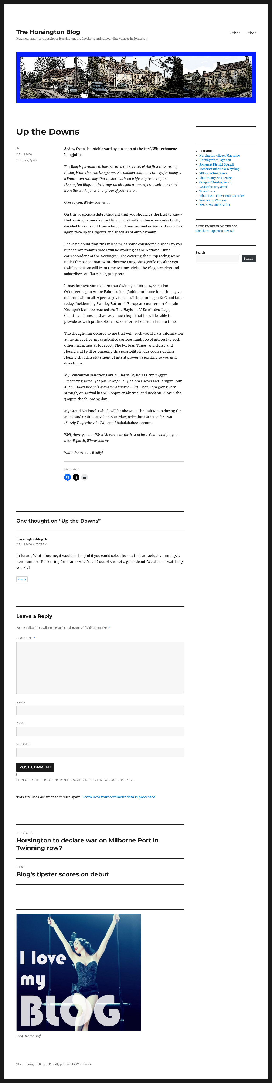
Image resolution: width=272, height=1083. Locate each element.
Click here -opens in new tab (215, 231)
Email (21, 723)
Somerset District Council (216, 164)
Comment (26, 638)
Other (235, 33)
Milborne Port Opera (213, 173)
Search (200, 252)
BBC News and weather (214, 205)
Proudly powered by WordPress (70, 1064)
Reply (22, 579)
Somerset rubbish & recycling (219, 169)
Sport (33, 160)
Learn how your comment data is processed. (119, 797)
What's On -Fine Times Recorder (221, 196)
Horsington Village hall (215, 160)
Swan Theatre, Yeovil (213, 187)
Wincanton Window (212, 200)
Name (21, 702)
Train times (207, 191)
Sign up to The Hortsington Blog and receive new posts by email (75, 780)
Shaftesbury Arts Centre (215, 178)
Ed (18, 148)
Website (23, 744)
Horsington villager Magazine (219, 155)
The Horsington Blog (48, 32)
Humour (22, 160)
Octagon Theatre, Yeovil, (215, 182)
